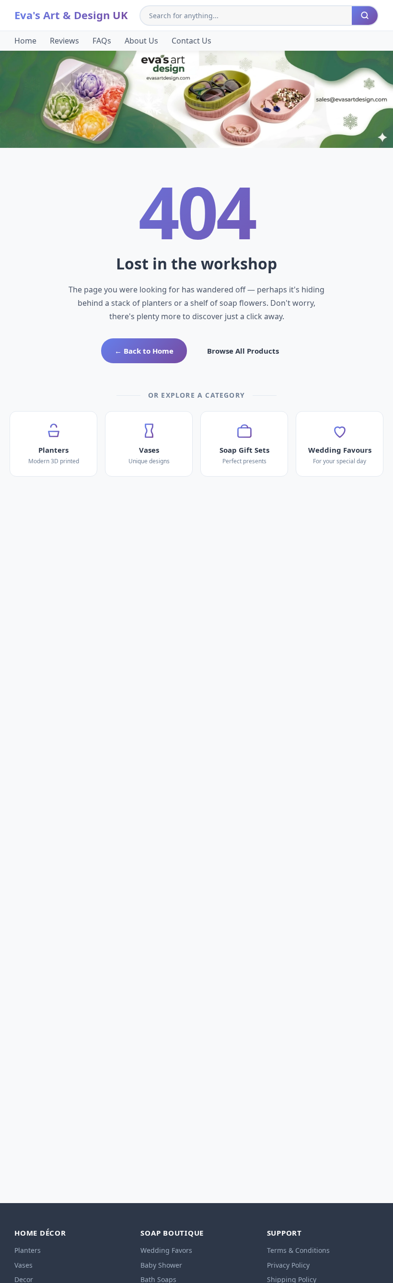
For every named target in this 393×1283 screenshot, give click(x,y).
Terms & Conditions (298, 1250)
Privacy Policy (288, 1265)
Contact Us (191, 40)
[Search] (365, 15)
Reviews (64, 40)
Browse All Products (243, 351)
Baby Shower (161, 1265)
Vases (23, 1265)
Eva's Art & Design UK (71, 15)
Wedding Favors (166, 1250)
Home (25, 40)
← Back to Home (144, 351)
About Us (141, 40)
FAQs (101, 40)
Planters (27, 1250)
